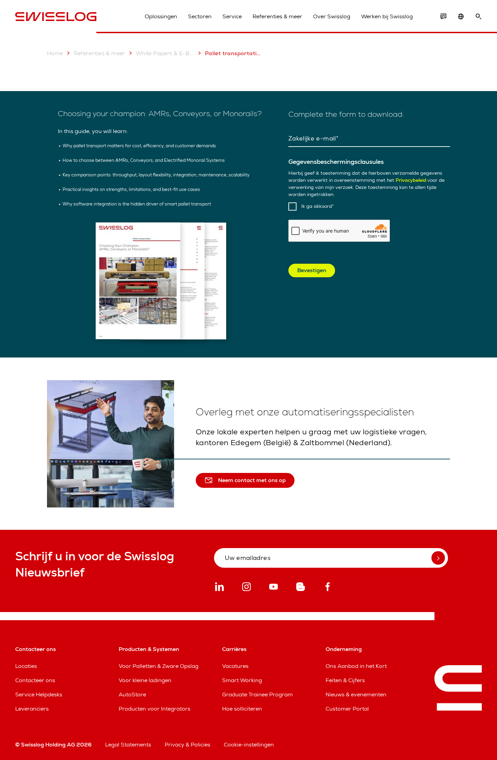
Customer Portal (347, 708)
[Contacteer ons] (443, 16)
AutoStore (132, 694)
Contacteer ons (35, 680)
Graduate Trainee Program (257, 694)
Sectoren (200, 16)
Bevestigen (311, 270)
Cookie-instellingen (249, 744)
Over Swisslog (331, 16)
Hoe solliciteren (242, 708)
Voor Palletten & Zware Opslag (158, 666)
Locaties (26, 666)
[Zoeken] (478, 16)
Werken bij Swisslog (387, 16)
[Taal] (460, 16)
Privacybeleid (411, 180)
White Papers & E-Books (165, 53)
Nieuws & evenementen (356, 694)
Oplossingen (161, 16)
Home (55, 53)
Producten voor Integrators (154, 708)
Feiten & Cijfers (345, 680)
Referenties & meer (277, 16)
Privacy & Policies (187, 744)
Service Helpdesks (38, 694)
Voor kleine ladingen (145, 680)
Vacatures (235, 666)
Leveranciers (32, 708)
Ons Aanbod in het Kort (356, 666)
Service (232, 16)
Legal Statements (128, 744)
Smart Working (242, 680)
